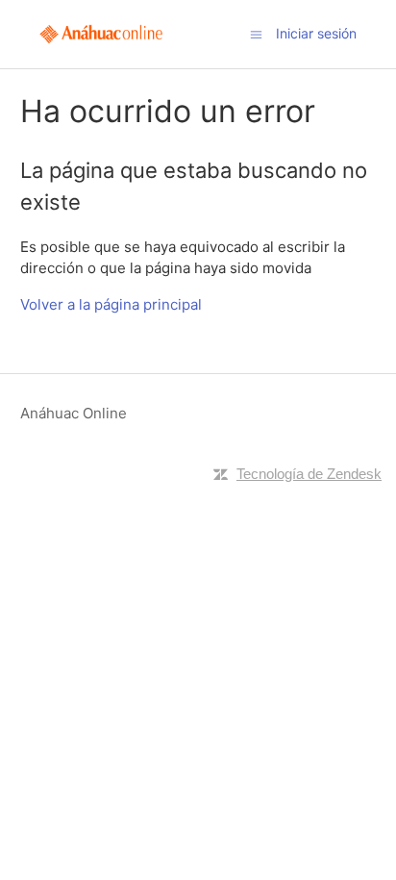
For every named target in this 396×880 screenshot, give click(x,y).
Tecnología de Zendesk (309, 473)
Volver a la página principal (111, 304)
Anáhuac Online (73, 413)
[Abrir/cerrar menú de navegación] (256, 33)
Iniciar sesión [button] (316, 33)
